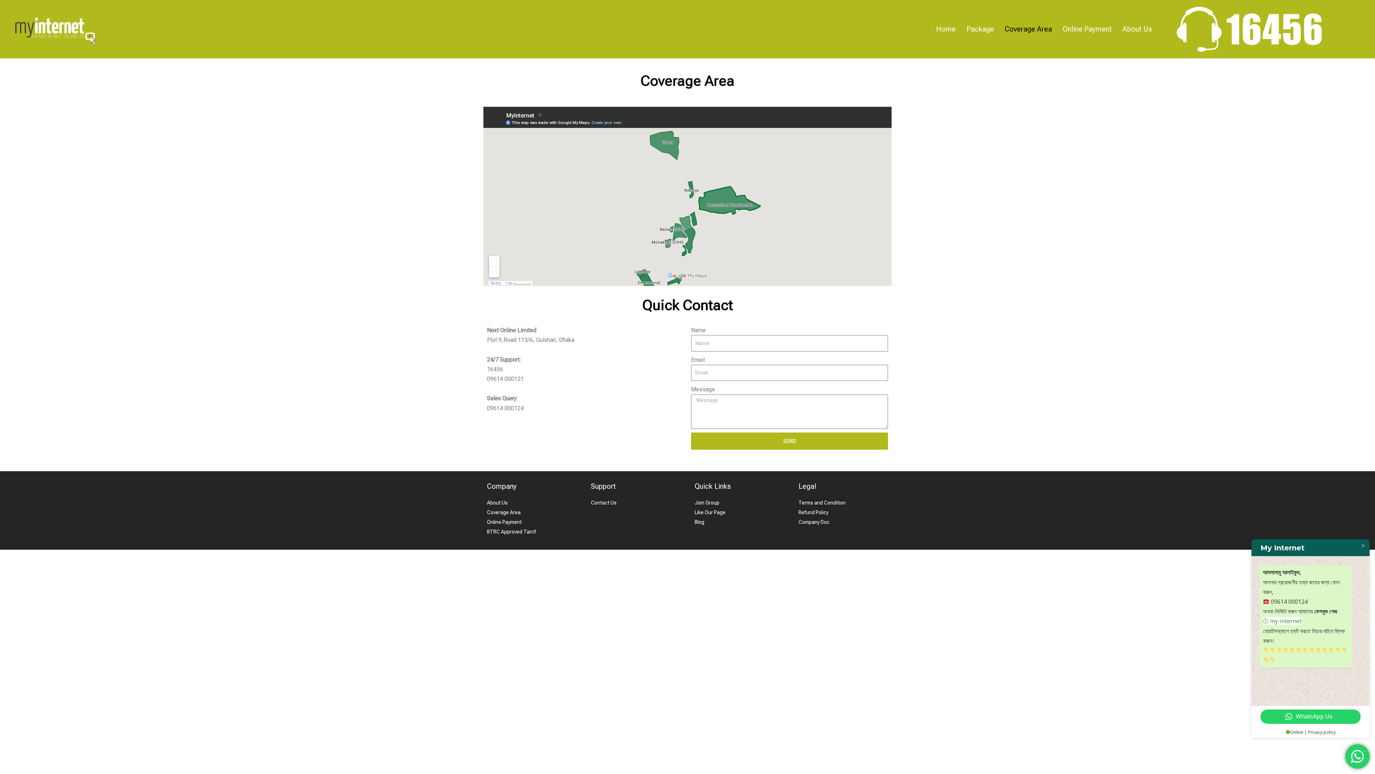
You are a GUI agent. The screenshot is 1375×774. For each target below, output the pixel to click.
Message (703, 389)
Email (698, 360)
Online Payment (1087, 29)
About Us (1137, 29)
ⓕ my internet (1282, 621)
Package (980, 29)
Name (698, 330)
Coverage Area (1028, 29)
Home (946, 29)
